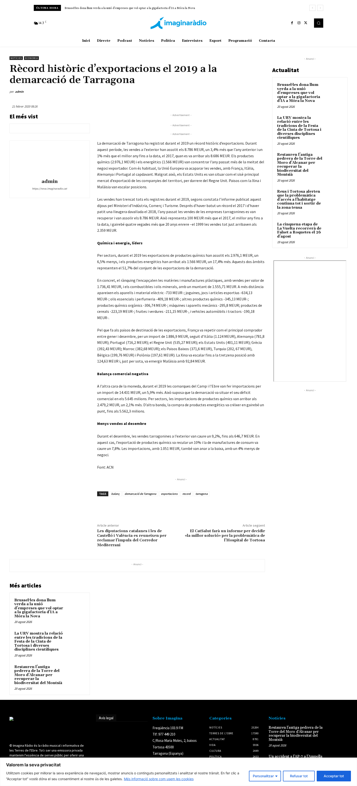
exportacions (169, 494)
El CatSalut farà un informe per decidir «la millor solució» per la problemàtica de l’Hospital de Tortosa (225, 536)
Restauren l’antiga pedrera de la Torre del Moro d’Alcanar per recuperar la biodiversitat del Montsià (38, 675)
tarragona (202, 494)
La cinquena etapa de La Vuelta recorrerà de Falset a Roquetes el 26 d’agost (299, 230)
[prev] (312, 8)
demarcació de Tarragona (140, 494)
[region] (178, 772)
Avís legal (106, 718)
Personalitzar (263, 776)
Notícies (16, 58)
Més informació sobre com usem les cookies (159, 779)
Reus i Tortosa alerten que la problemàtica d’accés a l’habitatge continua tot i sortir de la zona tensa (299, 199)
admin (19, 92)
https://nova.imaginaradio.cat (49, 188)
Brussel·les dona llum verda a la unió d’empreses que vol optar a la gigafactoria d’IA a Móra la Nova (130, 8)
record (186, 494)
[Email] (237, 92)
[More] (260, 92)
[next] (320, 8)
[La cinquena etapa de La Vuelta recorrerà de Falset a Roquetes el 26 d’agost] (334, 230)
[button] (318, 23)
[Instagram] (299, 23)
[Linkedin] (226, 92)
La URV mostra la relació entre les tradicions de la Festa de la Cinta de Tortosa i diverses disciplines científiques (38, 641)
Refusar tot (299, 776)
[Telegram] (248, 92)
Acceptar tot (334, 776)
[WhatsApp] (215, 92)
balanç (115, 494)
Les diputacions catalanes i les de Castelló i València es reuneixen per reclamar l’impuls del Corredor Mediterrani (131, 538)
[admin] (49, 160)
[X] (305, 23)
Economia (31, 58)
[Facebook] (292, 23)
